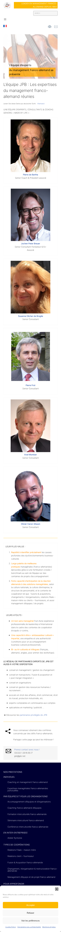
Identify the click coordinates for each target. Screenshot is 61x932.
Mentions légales (49, 927)
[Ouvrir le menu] (5, 19)
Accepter (30, 905)
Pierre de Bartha (30, 174)
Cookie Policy (10, 927)
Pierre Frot (30, 385)
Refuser (30, 913)
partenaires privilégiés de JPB (33, 715)
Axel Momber (30, 454)
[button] (56, 889)
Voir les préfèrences (30, 920)
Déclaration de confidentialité (29, 927)
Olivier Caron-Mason (30, 524)
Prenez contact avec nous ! (27, 749)
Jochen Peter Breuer (30, 243)
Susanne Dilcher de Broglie (30, 316)
